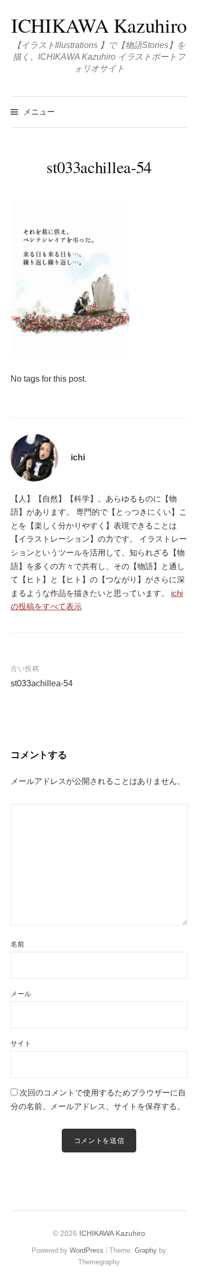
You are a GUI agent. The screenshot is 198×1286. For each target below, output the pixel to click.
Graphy (146, 1250)
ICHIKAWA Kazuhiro (99, 25)
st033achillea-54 (42, 683)
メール (21, 994)
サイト (21, 1043)
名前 (17, 944)
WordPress (86, 1250)
